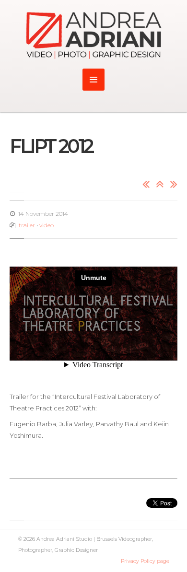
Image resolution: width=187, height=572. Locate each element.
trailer (27, 225)
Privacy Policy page (145, 561)
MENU (93, 80)
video (46, 225)
